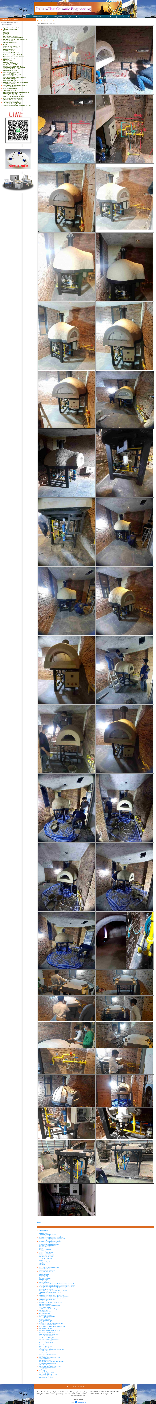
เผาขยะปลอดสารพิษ (44, 1313)
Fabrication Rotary (44, 1230)
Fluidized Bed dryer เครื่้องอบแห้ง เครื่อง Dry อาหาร (53, 1291)
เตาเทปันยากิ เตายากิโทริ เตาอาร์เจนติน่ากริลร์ (51, 1361)
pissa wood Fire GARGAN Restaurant (48, 1339)
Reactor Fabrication (44, 1274)
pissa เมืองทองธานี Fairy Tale (46, 1338)
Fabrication (42, 1266)
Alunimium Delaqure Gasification (48, 1299)
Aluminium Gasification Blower (47, 1234)
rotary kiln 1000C (43, 1369)
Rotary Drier (42, 1370)
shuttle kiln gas (43, 1251)
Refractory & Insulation (107, 17)
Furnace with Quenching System (47, 1245)
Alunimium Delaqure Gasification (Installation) (51, 1295)
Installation (42, 1263)
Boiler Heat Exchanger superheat (47, 1363)
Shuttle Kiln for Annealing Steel (47, 1316)
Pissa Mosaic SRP (43, 1310)
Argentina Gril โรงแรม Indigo (47, 1258)
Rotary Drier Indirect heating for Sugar (49, 1267)
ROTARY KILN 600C (44, 1358)
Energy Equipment (81, 17)
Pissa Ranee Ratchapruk (45, 1278)
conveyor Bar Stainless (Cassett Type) (48, 1334)
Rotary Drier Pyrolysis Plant (46, 1271)
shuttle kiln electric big (45, 1249)
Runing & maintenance (45, 1311)
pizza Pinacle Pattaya (44, 1300)
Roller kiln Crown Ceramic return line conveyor (51, 1349)
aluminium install (43, 1233)
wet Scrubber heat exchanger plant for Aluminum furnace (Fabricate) (57, 1285)
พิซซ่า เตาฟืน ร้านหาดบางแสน (47, 1372)
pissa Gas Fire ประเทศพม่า (46, 1336)
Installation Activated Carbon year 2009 (49, 1305)
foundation (42, 1272)
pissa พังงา (41, 1344)
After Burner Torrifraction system (47, 1324)
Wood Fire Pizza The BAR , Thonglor (49, 1309)
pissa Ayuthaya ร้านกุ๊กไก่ (45, 1328)
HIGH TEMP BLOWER (45, 1246)
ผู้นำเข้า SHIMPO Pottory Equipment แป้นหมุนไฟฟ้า (47, 17)
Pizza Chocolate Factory (45, 1304)
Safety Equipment (69, 17)
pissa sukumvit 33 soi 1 (45, 1360)
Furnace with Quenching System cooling (49, 1240)
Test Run (41, 1248)
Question (118, 17)
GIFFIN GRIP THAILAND (46, 1289)
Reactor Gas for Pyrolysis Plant (47, 1270)
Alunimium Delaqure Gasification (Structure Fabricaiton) (54, 1296)
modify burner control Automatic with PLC (50, 1357)
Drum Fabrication (43, 1275)
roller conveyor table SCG (46, 1341)
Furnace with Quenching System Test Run (50, 1242)
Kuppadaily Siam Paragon (46, 1347)
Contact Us (126, 17)
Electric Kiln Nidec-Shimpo (46, 1317)
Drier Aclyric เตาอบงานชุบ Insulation (49, 1342)
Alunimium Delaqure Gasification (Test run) (50, 1292)
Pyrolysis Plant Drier (44, 1268)
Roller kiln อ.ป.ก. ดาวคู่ (45, 1351)
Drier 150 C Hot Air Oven (45, 1346)
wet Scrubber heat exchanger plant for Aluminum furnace (54, 1287)
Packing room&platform (45, 1262)
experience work (93, 17)
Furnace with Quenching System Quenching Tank (52, 1238)
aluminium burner (43, 1279)
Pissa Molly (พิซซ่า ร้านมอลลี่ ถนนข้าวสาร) (50, 1330)
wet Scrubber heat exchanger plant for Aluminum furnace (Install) (56, 1283)
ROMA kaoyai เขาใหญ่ (45, 1307)
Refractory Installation (44, 1319)
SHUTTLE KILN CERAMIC (46, 1255)
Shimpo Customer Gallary (45, 1322)
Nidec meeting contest (44, 1294)
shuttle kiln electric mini (45, 1253)
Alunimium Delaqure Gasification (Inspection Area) (52, 1298)
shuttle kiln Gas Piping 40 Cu (46, 1375)
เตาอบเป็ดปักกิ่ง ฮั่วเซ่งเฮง (46, 1377)
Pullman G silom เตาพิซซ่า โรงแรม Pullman (50, 1302)
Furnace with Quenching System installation (50, 1241)
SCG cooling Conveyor (45, 1365)
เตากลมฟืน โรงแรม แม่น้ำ (46, 1256)
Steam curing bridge (44, 1282)
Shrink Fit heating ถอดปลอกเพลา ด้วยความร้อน (52, 1326)
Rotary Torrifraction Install (46, 1320)
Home (28, 17)
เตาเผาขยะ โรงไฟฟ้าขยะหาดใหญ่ (48, 1374)
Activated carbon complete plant (47, 1367)
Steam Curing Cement (44, 1281)
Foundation (42, 1231)
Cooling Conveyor (44, 1356)
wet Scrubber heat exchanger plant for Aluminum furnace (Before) (56, 1286)
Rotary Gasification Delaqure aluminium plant (51, 1236)
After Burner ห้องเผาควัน (45, 1353)
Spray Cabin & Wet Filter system (47, 1354)
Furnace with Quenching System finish (49, 1244)
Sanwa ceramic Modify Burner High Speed (50, 1366)
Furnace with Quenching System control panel (51, 1237)
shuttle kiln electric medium (46, 1252)
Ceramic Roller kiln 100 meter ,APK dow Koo (51, 1323)
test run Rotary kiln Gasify (46, 1315)
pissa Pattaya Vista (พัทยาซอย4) (47, 1332)
